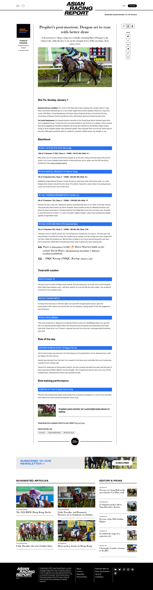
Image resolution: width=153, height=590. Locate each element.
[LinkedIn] (128, 45)
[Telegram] (128, 49)
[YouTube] (115, 569)
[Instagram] (128, 569)
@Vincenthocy (57, 247)
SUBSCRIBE (122, 463)
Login (124, 5)
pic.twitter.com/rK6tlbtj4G (52, 253)
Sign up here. (80, 423)
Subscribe (80, 574)
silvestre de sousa (69, 432)
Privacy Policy (82, 577)
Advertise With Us (102, 569)
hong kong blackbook (54, 432)
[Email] (128, 57)
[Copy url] (128, 53)
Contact (80, 571)
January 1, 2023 (86, 259)
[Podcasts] (115, 573)
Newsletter (132, 5)
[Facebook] (128, 40)
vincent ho (42, 432)
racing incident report (58, 163)
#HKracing (96, 251)
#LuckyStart (84, 251)
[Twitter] (128, 36)
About (79, 569)
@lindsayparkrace (72, 251)
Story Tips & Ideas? (102, 571)
